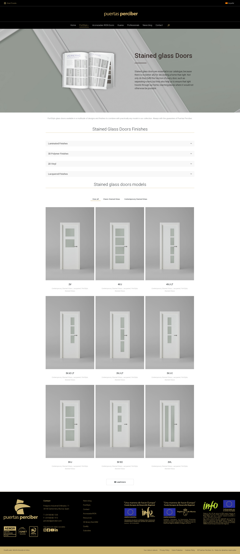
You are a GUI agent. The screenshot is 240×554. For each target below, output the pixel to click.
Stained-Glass (70, 291)
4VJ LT (169, 284)
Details (70, 243)
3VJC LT (70, 373)
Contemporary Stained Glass (135, 199)
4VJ (120, 284)
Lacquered (77, 288)
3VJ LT (119, 373)
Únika (27, 550)
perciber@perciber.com (52, 521)
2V (70, 284)
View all (95, 199)
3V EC (120, 462)
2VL (170, 462)
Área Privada (11, 3)
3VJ (70, 462)
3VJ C (170, 373)
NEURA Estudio (18, 550)
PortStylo (85, 288)
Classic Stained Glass (111, 199)
